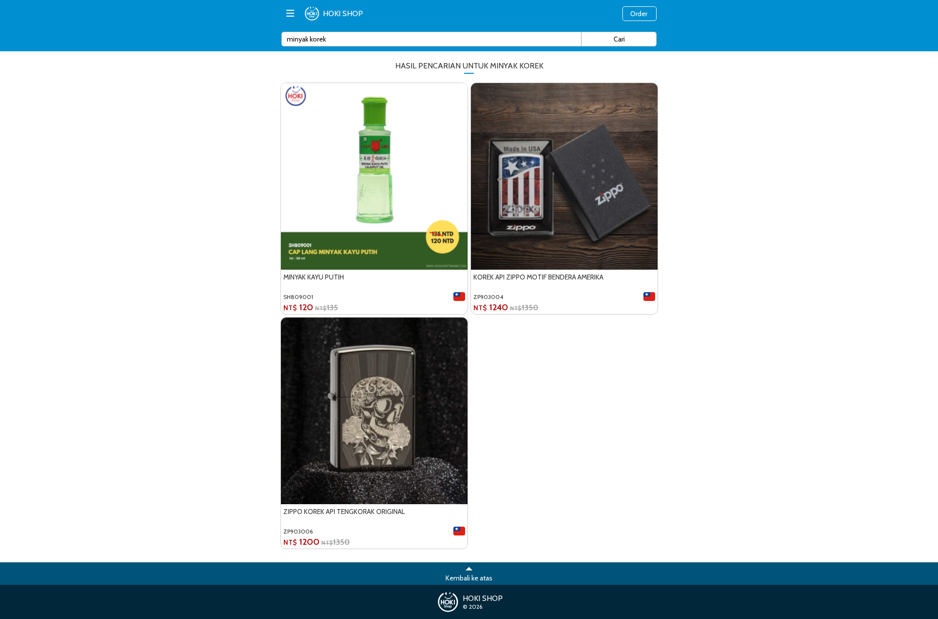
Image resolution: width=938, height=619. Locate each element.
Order (638, 13)
